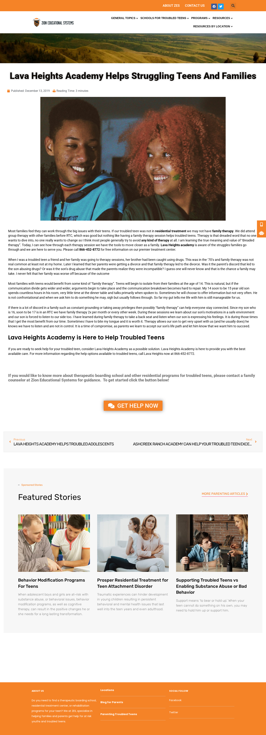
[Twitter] (221, 6)
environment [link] (245, 312)
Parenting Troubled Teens (118, 714)
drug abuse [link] (77, 269)
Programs (199, 18)
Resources (221, 18)
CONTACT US (195, 5)
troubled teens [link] (185, 235)
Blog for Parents (111, 702)
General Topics (123, 18)
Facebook (175, 700)
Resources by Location (211, 26)
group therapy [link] (18, 235)
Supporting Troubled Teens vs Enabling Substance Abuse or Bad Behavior (211, 586)
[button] (233, 6)
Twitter (173, 712)
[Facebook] (214, 6)
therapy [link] (227, 231)
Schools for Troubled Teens (163, 18)
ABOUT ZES (171, 5)
